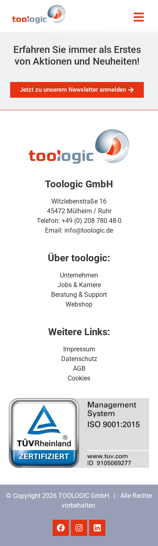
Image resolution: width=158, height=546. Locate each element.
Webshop (79, 304)
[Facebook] (61, 528)
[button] (139, 17)
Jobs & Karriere (79, 285)
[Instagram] (79, 528)
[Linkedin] (97, 528)
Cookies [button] (79, 378)
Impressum (79, 349)
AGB (79, 368)
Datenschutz (79, 359)
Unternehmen (79, 275)
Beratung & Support (79, 294)
